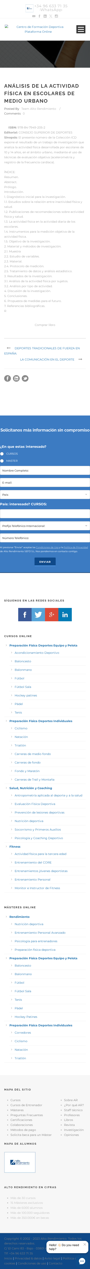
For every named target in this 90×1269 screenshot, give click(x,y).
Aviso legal (52, 1258)
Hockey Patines (26, 1017)
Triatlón (20, 745)
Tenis (18, 712)
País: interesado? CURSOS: (23, 504)
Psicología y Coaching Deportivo (39, 838)
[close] (84, 1244)
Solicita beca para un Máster (31, 1135)
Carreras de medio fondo (33, 754)
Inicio (8, 1258)
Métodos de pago (23, 1130)
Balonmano (23, 670)
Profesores (72, 1115)
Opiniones (71, 1135)
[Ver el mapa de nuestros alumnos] (20, 1162)
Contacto (55, 1263)
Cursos (15, 1100)
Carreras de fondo (28, 762)
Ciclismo (21, 728)
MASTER (12, 460)
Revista (69, 1125)
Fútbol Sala (23, 687)
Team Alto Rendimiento (38, 109)
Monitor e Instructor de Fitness (37, 888)
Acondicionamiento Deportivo (37, 653)
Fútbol (19, 678)
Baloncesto (23, 661)
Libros (68, 1120)
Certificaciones (21, 1120)
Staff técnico (73, 1110)
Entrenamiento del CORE (33, 862)
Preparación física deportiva (35, 950)
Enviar (45, 561)
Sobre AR (71, 1100)
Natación (21, 737)
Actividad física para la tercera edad (40, 854)
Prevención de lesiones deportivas (39, 812)
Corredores (23, 1032)
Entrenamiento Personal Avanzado (40, 933)
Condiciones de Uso (47, 547)
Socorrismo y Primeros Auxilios (38, 829)
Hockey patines (26, 695)
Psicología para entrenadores (36, 941)
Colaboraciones (21, 1125)
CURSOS (12, 453)
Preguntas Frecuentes (26, 1115)
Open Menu (80, 29)
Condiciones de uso (32, 1263)
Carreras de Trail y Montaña (34, 779)
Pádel (19, 704)
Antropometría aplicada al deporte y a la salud (48, 795)
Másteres (17, 1110)
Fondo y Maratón (27, 771)
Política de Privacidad (76, 547)
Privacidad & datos (28, 1258)
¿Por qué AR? (74, 1105)
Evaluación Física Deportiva (35, 804)
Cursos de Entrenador (26, 1105)
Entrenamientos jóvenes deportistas (41, 871)
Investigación (74, 1130)
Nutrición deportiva (29, 821)
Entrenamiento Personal (32, 879)
